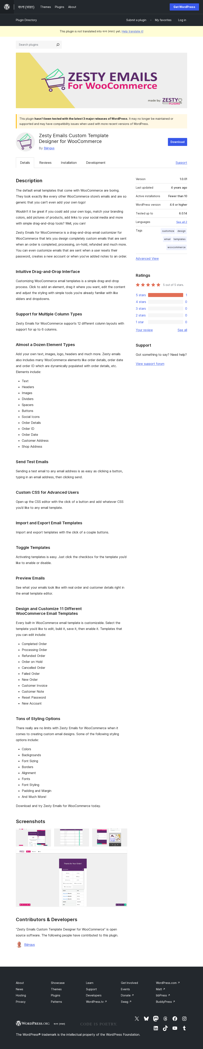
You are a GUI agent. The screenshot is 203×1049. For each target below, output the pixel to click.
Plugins (55, 995)
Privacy (21, 1001)
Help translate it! (132, 31)
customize (168, 230)
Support (181, 163)
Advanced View (147, 258)
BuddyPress (165, 1001)
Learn (89, 982)
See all (182, 330)
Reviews (45, 163)
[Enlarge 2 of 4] (84, 834)
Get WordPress (184, 7)
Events (125, 989)
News (19, 989)
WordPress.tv (96, 1001)
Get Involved (129, 982)
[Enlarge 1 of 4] (46, 834)
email (167, 239)
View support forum (150, 364)
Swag (126, 1001)
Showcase (58, 982)
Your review (144, 330)
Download (177, 142)
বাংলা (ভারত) (59, 1023)
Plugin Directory (26, 20)
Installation (69, 163)
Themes (56, 989)
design (181, 230)
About (20, 982)
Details (25, 163)
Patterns (56, 1001)
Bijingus (49, 148)
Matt (160, 989)
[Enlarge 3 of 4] (122, 834)
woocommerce (177, 247)
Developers (94, 995)
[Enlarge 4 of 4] (122, 855)
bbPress (163, 995)
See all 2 (181, 222)
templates (180, 239)
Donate (127, 995)
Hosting (21, 995)
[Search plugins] (58, 45)
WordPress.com (168, 982)
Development (95, 163)
